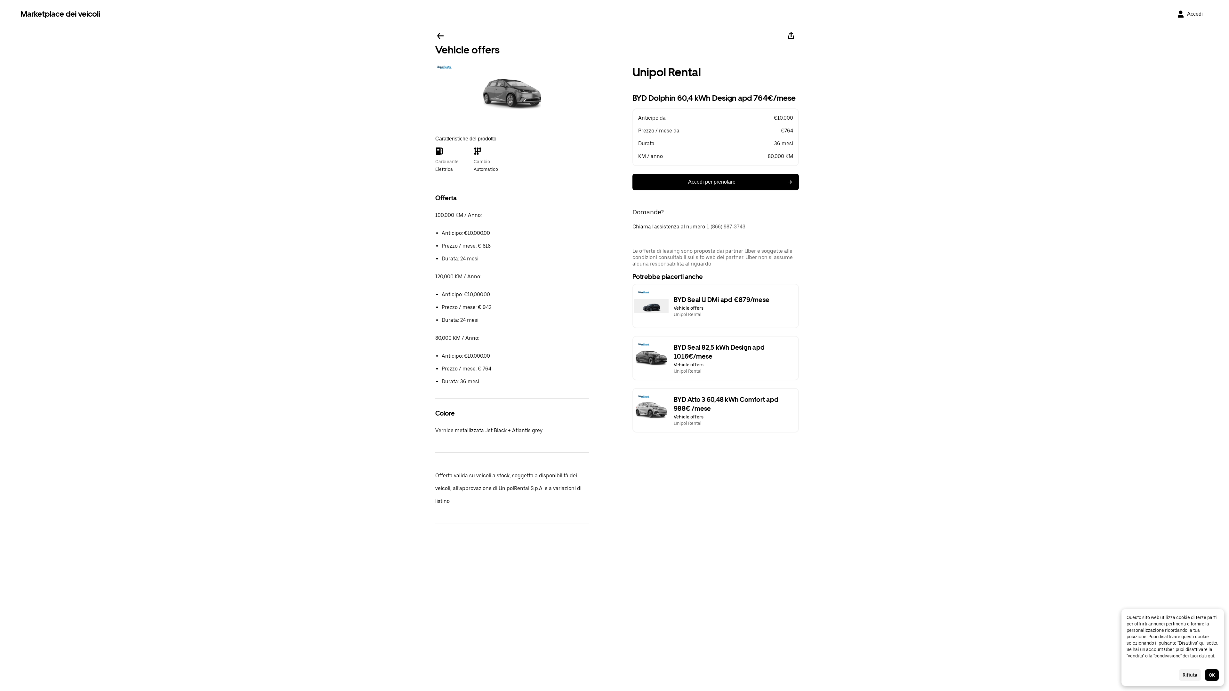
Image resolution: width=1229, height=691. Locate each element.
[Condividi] (791, 36)
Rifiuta (1190, 675)
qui (1211, 655)
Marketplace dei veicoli (60, 14)
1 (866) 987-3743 (725, 226)
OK (1212, 675)
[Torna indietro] (440, 36)
